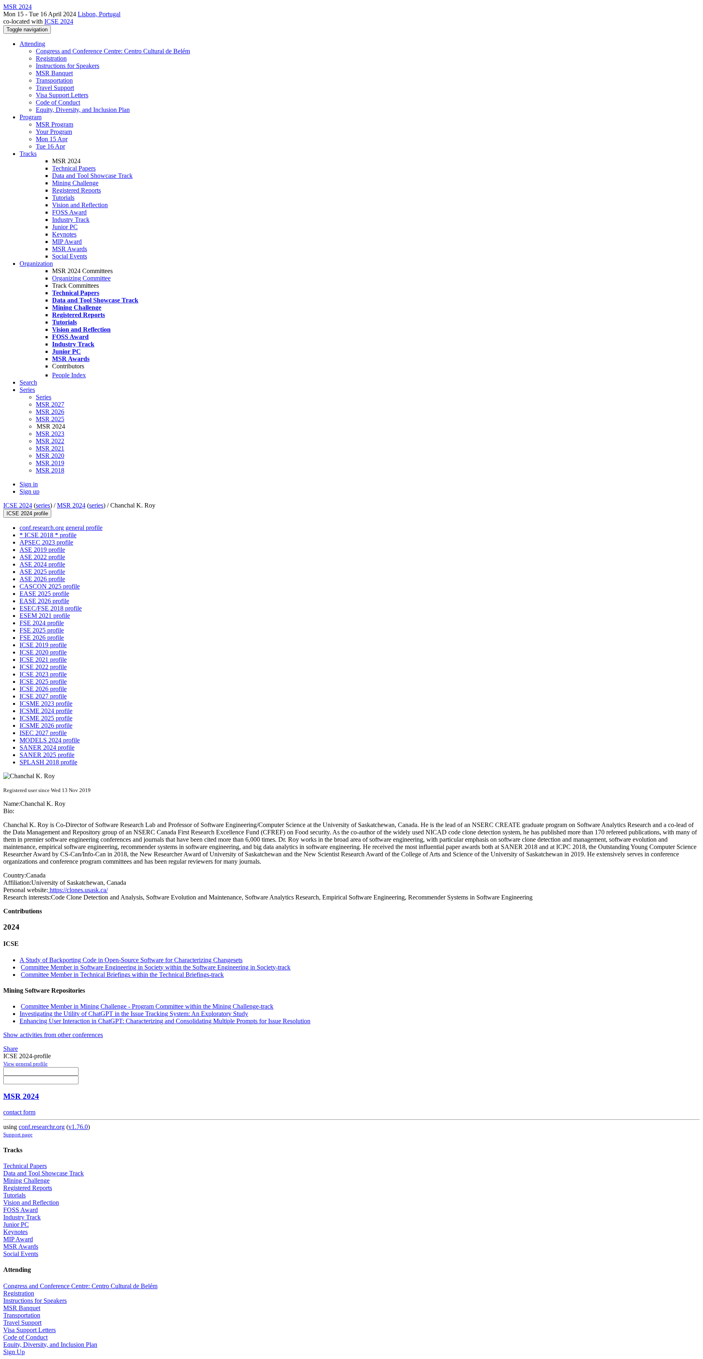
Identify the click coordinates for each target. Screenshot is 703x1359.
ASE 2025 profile (42, 571)
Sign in (29, 484)
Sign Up (14, 1351)
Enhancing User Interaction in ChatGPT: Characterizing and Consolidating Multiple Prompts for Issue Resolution (165, 1021)
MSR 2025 (50, 419)
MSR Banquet (54, 73)
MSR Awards (69, 248)
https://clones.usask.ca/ (78, 889)
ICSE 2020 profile (43, 652)
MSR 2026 (50, 411)
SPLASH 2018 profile (48, 762)
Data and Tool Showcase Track (92, 175)
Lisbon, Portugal (99, 14)
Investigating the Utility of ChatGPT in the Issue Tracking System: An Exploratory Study (134, 1013)
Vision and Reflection (80, 204)
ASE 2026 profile (42, 579)
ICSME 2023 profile (46, 703)
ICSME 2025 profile (46, 718)
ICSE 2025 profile (43, 681)
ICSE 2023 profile (43, 674)
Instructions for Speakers (67, 65)
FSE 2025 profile (42, 630)
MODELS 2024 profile (50, 740)
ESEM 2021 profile (45, 615)
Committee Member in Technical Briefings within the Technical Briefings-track (122, 974)
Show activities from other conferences (53, 1034)
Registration (51, 58)
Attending (32, 43)
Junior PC (65, 226)
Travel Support (55, 87)
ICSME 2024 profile (46, 710)
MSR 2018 (50, 470)
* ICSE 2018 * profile (48, 535)
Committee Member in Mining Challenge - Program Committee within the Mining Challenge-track (147, 1006)
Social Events (69, 256)
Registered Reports (76, 190)
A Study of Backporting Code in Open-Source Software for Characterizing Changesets (131, 959)
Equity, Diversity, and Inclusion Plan (83, 109)
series (43, 505)
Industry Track (71, 219)
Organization (36, 263)
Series (43, 397)
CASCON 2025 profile (50, 586)
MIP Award (67, 241)
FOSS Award (69, 212)
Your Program (54, 131)
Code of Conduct (58, 102)
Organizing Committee (81, 278)
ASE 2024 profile (42, 564)
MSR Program (54, 124)
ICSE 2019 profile (43, 644)
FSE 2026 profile (42, 637)
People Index (69, 375)
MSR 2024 (71, 505)
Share (10, 1048)
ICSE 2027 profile (43, 696)
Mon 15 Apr (52, 139)
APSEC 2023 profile (46, 542)
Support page (18, 1134)
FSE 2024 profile (42, 622)
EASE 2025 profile (44, 593)
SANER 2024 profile (47, 747)
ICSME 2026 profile (46, 725)
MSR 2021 (50, 448)
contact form (19, 1112)
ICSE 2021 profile (43, 659)
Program (30, 117)
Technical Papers (74, 168)
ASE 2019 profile (42, 549)
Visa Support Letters (62, 95)
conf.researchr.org (42, 1126)
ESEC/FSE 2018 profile (51, 608)
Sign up (29, 491)
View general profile (25, 1064)
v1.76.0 (78, 1126)
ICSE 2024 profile (27, 513)
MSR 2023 (50, 433)
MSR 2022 (50, 441)
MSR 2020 (50, 455)
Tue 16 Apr (50, 146)
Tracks (28, 153)
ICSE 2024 (58, 21)
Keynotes (64, 234)
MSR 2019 (50, 463)
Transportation (54, 80)
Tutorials (63, 197)
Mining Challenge (75, 182)
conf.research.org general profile (61, 527)
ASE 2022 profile (42, 557)
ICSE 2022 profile (43, 666)
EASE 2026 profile (44, 600)
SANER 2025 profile (47, 754)
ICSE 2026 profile (43, 688)
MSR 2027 (50, 404)
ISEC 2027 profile (43, 732)
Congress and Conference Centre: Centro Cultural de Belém (113, 51)
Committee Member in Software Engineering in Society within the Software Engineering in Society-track (155, 967)
